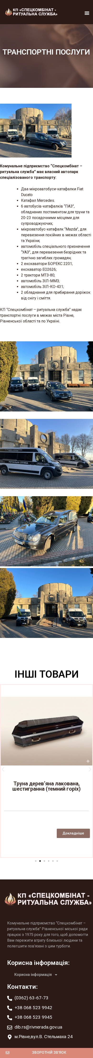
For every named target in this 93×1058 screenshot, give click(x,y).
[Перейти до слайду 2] (40, 861)
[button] (87, 13)
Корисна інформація (33, 974)
